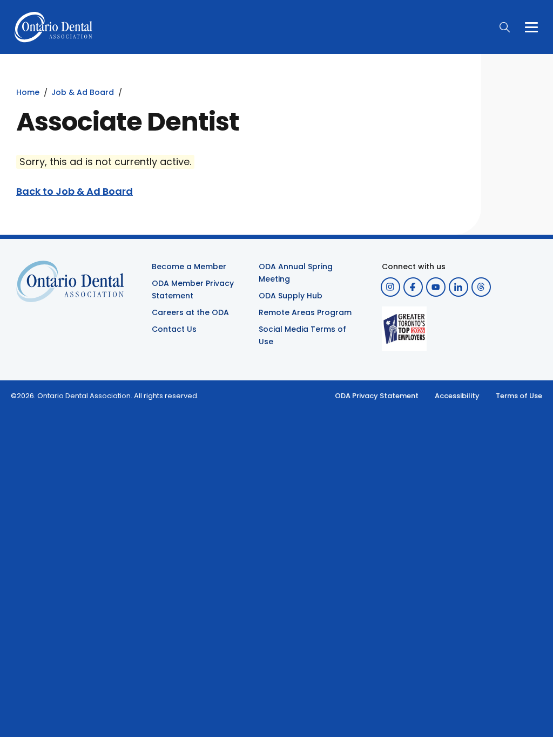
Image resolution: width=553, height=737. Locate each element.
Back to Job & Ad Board (74, 191)
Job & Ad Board (82, 92)
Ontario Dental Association (84, 396)
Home (27, 92)
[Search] (504, 27)
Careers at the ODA (190, 312)
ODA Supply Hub (290, 295)
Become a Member (189, 266)
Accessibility (457, 396)
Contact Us (174, 329)
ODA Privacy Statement (377, 396)
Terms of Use (519, 396)
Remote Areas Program (305, 312)
